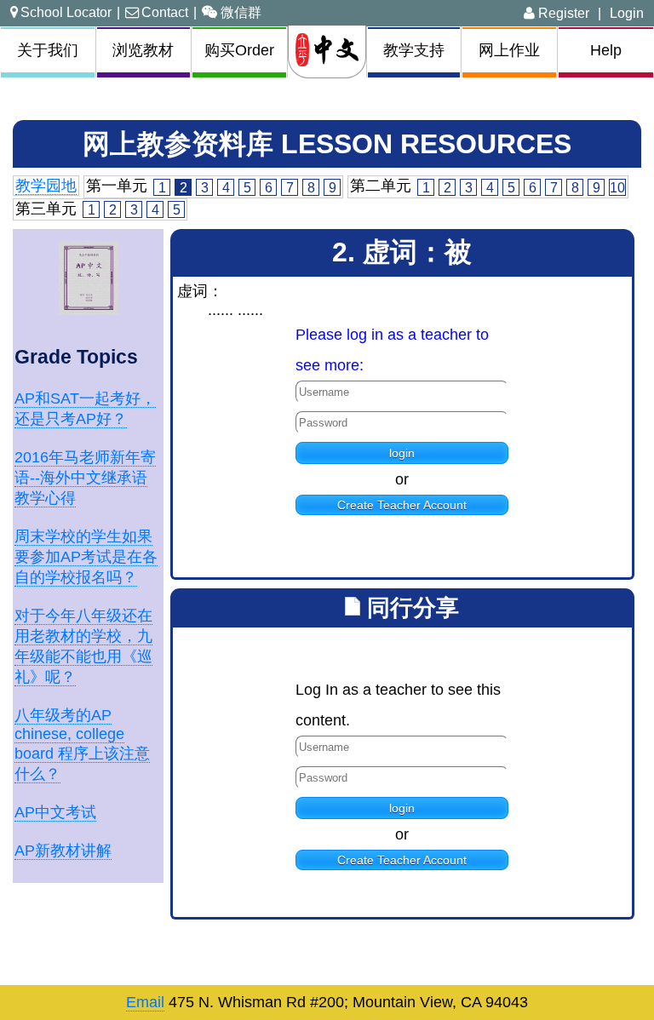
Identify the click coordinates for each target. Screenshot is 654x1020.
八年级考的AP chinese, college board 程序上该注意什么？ (82, 744)
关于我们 (47, 50)
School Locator (66, 12)
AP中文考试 (55, 812)
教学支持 (414, 50)
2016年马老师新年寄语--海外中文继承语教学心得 (85, 478)
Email (145, 1002)
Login (627, 12)
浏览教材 (143, 50)
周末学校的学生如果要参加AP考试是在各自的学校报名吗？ (86, 557)
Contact (164, 12)
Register (562, 12)
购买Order (239, 50)
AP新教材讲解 (63, 850)
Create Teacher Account (402, 505)
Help (606, 50)
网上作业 (509, 50)
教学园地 (46, 185)
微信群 (241, 12)
